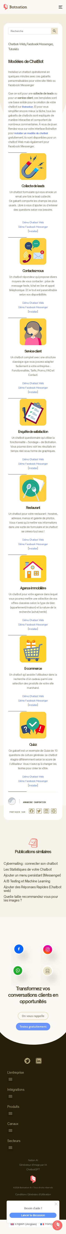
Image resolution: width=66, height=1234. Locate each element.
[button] (31, 811)
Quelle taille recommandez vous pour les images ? (31, 898)
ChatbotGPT (33, 1169)
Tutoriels (13, 49)
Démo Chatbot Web (33, 222)
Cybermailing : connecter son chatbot (31, 863)
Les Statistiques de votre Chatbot (28, 869)
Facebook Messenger (40, 44)
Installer (33, 231)
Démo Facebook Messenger (33, 227)
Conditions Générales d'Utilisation (33, 1194)
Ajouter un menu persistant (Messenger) (32, 875)
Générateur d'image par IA (33, 1165)
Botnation (27, 107)
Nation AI (33, 1160)
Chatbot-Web (16, 44)
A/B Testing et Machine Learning (27, 881)
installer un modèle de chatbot (31, 133)
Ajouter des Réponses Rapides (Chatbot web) (32, 889)
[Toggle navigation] (52, 7)
